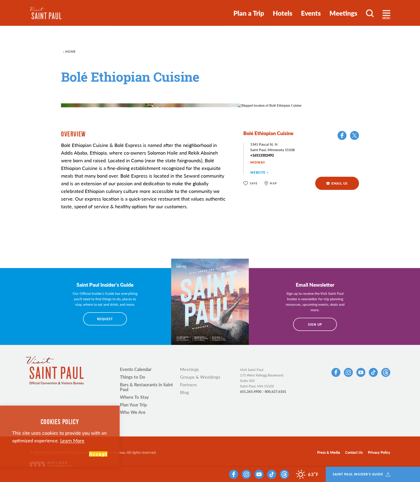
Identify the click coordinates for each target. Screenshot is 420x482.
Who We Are (132, 412)
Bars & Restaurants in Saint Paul (146, 386)
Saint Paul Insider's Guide (358, 474)
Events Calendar (136, 369)
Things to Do (132, 377)
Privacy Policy (379, 452)
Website (258, 172)
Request (105, 319)
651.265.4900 (250, 391)
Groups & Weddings (200, 377)
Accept (98, 454)
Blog (184, 392)
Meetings (343, 13)
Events (311, 13)
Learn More (72, 440)
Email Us (339, 183)
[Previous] (216, 94)
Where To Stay (134, 397)
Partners (188, 384)
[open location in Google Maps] (269, 105)
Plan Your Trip (133, 405)
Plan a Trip (248, 13)
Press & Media (328, 452)
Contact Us (354, 452)
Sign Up (315, 324)
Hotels (282, 13)
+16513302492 (262, 155)
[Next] (228, 94)
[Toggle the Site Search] (370, 13)
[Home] (45, 13)
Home (70, 51)
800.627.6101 (275, 391)
